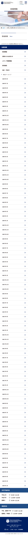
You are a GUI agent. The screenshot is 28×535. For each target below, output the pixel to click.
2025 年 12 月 (5, 115)
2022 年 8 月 (5, 298)
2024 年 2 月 (5, 216)
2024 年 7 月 (5, 193)
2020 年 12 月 (5, 389)
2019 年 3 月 (5, 481)
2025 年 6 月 (5, 143)
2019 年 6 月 (5, 467)
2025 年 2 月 (5, 161)
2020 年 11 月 (5, 394)
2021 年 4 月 (5, 371)
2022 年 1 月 (5, 330)
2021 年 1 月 (5, 385)
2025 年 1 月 (5, 165)
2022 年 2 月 (5, 325)
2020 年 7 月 (5, 412)
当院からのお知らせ (7, 56)
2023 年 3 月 (5, 266)
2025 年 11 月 (5, 120)
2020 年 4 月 (5, 426)
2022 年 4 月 (5, 316)
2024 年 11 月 (5, 175)
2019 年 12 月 (5, 440)
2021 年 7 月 (5, 357)
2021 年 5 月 (5, 367)
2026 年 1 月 (5, 111)
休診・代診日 (5, 70)
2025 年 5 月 (5, 147)
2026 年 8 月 (5, 79)
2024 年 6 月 (5, 197)
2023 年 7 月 (5, 248)
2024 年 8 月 (5, 188)
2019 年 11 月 (5, 444)
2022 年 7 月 (5, 303)
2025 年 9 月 (5, 129)
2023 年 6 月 (5, 252)
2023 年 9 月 (5, 239)
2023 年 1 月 (5, 275)
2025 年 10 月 (5, 124)
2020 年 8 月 (5, 408)
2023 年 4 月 (5, 261)
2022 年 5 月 (5, 312)
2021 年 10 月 (5, 344)
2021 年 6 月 (5, 362)
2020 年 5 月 (5, 421)
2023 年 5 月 (5, 257)
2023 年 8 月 (5, 243)
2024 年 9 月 (5, 184)
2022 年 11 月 (5, 284)
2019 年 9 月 (5, 453)
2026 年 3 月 (5, 101)
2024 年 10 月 (5, 179)
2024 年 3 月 (5, 211)
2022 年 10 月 (5, 289)
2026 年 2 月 (5, 106)
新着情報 (4, 52)
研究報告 (4, 65)
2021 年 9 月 (5, 348)
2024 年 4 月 (5, 207)
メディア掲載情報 (7, 61)
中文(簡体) (22, 4)
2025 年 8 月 (5, 133)
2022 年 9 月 (5, 293)
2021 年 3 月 (5, 376)
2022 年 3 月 (5, 321)
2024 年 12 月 (5, 170)
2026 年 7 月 (5, 83)
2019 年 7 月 (5, 463)
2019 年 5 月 (5, 472)
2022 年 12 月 (5, 280)
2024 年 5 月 (5, 202)
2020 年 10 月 (5, 399)
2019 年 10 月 (5, 449)
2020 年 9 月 (5, 403)
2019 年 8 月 (5, 458)
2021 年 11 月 (5, 339)
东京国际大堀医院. (13, 533)
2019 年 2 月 (5, 485)
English (21, 2)
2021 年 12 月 (5, 335)
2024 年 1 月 (5, 220)
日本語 (21, 1)
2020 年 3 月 (5, 431)
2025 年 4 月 (5, 152)
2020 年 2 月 (5, 435)
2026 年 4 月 (5, 97)
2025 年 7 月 (5, 138)
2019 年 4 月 (5, 476)
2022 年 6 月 (5, 307)
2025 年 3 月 (5, 156)
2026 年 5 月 (5, 92)
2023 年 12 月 (5, 225)
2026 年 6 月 (5, 88)
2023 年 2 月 (5, 271)
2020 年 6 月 (5, 417)
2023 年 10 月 (5, 234)
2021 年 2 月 (5, 380)
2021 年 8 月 (5, 353)
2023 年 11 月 (5, 229)
